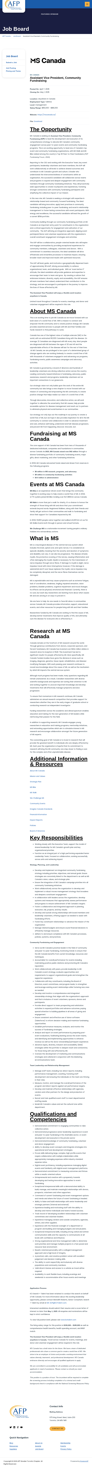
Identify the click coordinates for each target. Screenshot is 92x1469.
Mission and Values (37, 776)
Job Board (12, 56)
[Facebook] (18, 1427)
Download (38, 121)
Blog (11, 1443)
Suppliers (13, 1449)
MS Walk (33, 792)
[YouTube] (21, 1427)
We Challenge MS (37, 798)
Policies (33, 825)
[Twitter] (11, 1427)
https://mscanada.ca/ (47, 115)
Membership (65, 1443)
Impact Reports (36, 820)
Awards (38, 1446)
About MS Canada (37, 771)
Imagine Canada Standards (41, 809)
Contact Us (57, 1429)
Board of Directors (37, 831)
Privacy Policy (66, 1449)
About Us (38, 1443)
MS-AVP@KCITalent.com (56, 1303)
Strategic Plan (35, 782)
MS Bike (33, 787)
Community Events (37, 803)
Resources (14, 1446)
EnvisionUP (84, 1461)
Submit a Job (11, 62)
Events (63, 1446)
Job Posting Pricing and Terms (13, 69)
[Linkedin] (14, 1427)
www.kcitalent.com (68, 1320)
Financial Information (38, 814)
